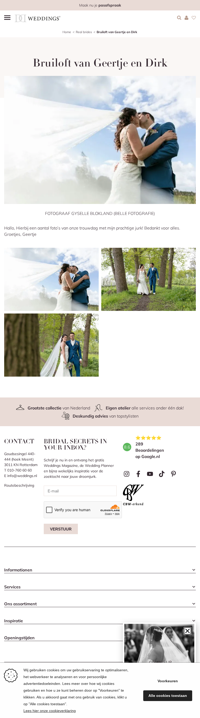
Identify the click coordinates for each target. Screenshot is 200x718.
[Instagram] (126, 474)
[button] (187, 631)
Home (67, 32)
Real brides (84, 32)
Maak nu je (100, 5)
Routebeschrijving (19, 485)
